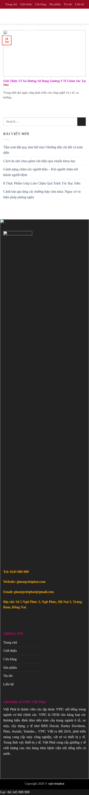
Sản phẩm (55, 4)
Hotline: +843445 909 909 (12, 25)
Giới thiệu (26, 4)
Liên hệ (79, 4)
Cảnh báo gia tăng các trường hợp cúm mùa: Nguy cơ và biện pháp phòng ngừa (42, 194)
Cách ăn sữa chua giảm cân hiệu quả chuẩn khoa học (39, 161)
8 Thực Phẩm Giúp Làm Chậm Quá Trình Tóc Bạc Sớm (41, 183)
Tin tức (68, 4)
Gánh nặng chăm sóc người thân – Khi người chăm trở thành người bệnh (40, 172)
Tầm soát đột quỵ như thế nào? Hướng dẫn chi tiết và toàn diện (43, 150)
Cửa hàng (40, 4)
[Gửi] (81, 121)
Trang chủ (11, 4)
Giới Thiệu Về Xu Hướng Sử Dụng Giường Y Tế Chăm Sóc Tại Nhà (44, 83)
